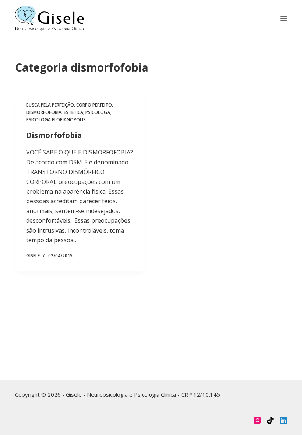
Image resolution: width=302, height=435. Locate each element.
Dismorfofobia (54, 135)
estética (73, 112)
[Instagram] (257, 420)
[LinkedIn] (283, 420)
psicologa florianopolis (56, 119)
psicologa (97, 112)
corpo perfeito (94, 105)
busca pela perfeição (50, 105)
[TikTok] (270, 420)
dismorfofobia (44, 112)
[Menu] (283, 18)
